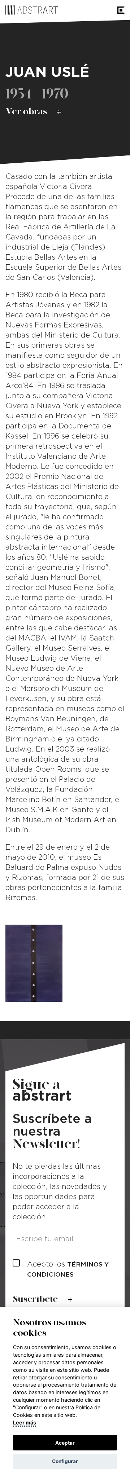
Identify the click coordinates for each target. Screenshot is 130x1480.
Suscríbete (35, 1299)
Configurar (65, 1461)
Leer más (24, 1422)
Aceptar (65, 1443)
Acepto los (68, 1269)
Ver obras (26, 111)
